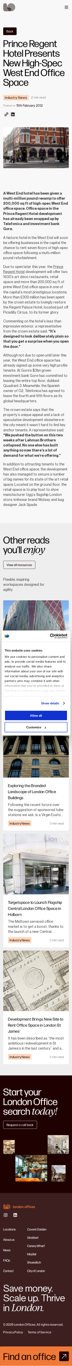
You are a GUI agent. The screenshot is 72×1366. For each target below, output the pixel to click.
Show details (50, 703)
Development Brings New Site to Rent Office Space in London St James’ (35, 1024)
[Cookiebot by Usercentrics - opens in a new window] (50, 636)
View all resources (19, 565)
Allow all (36, 715)
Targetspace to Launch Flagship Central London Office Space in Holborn (35, 908)
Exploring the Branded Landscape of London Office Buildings (32, 791)
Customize (33, 727)
